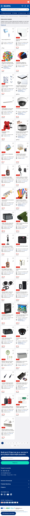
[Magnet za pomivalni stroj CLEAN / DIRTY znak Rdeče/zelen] (22, 405)
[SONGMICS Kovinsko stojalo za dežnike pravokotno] (8, 314)
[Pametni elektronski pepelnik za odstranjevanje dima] (22, 130)
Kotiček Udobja (9, 112)
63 (15, 445)
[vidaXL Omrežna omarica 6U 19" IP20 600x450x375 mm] (8, 222)
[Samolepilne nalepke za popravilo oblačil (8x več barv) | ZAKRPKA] (22, 61)
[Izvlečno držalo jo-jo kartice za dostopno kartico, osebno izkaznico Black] (22, 176)
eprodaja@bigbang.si (6, 472)
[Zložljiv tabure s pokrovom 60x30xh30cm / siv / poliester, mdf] (22, 359)
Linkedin (11, 494)
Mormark (23, 66)
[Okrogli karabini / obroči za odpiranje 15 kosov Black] (8, 291)
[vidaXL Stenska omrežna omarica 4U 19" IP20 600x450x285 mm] (8, 337)
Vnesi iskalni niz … (11, 9)
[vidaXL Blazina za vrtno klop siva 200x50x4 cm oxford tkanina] (8, 107)
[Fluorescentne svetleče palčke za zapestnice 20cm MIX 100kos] (22, 199)
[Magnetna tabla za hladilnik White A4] (22, 38)
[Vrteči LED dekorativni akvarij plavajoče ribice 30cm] (22, 314)
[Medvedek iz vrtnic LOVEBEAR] (8, 130)
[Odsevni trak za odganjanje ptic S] (8, 153)
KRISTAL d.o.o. (9, 365)
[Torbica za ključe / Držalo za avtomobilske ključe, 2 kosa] (8, 405)
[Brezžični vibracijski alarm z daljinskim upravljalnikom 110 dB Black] (22, 291)
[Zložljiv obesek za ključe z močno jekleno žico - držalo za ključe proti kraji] (8, 245)
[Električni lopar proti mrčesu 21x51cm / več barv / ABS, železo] (8, 359)
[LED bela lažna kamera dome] (22, 107)
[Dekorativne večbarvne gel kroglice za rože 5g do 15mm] (8, 61)
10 (27, 443)
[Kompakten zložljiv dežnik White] (22, 268)
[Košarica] (28, 6)
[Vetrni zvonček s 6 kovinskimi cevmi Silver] (8, 199)
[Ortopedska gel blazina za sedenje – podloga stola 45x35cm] (22, 84)
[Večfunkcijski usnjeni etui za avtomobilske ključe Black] (22, 382)
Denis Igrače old (9, 43)
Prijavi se (15, 462)
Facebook (2, 494)
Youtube (8, 494)
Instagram (4, 494)
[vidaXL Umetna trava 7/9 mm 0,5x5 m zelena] (22, 222)
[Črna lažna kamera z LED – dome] (22, 337)
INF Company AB (24, 43)
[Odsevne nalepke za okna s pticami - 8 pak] (8, 84)
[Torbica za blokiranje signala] (22, 245)
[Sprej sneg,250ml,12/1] (8, 38)
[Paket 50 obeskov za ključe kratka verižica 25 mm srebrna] (8, 428)
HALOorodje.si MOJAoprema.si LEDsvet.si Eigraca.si (7, 67)
